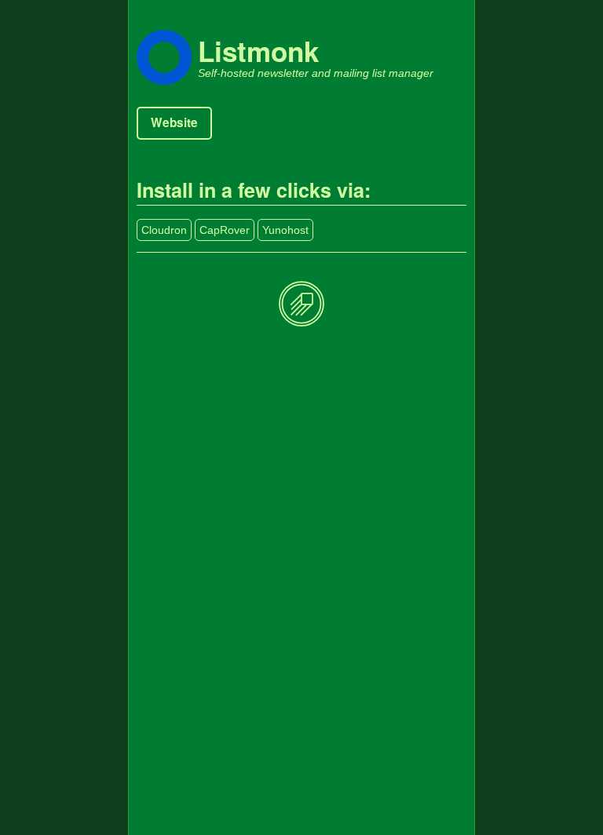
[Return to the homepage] (301, 305)
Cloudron (164, 230)
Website (174, 122)
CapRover (224, 230)
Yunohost (285, 230)
